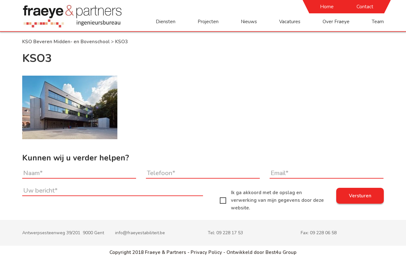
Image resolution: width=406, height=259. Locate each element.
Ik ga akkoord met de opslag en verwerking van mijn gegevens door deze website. (277, 200)
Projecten (208, 21)
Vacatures (289, 21)
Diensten (165, 21)
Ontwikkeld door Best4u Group (261, 252)
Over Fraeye (336, 21)
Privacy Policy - (208, 252)
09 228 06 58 (323, 233)
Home (327, 6)
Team (378, 21)
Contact (365, 6)
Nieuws (249, 21)
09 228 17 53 (229, 233)
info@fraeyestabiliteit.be (140, 233)
